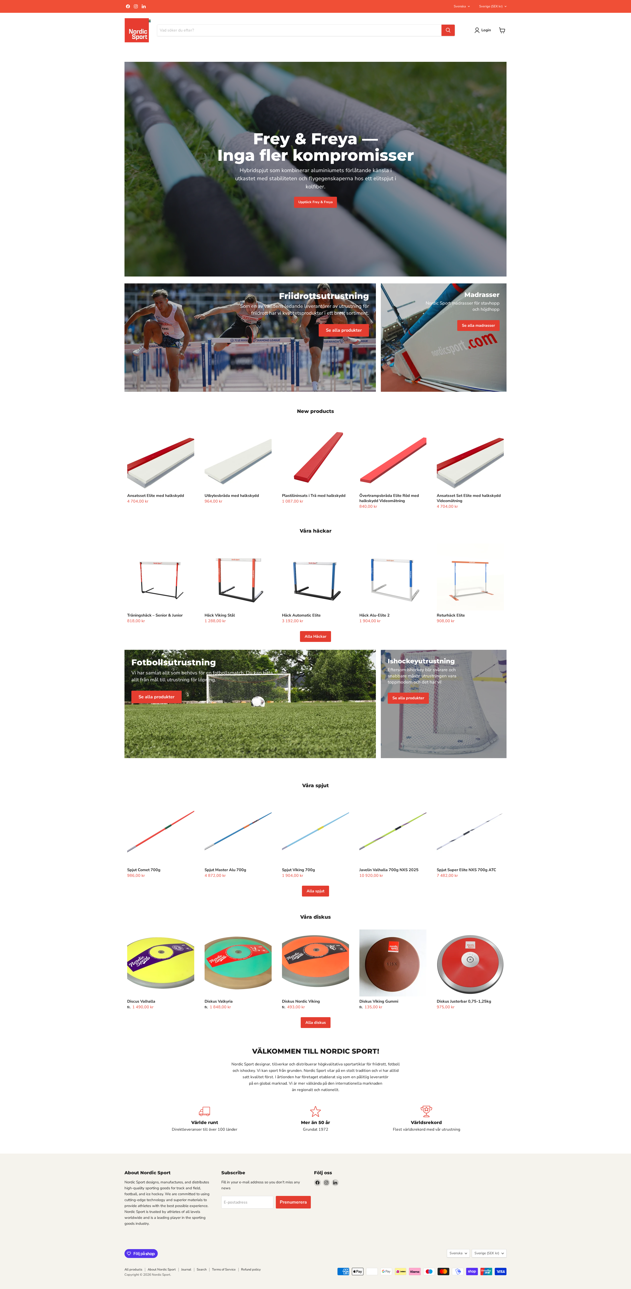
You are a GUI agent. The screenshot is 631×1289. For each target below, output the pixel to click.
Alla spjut (315, 891)
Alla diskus (315, 1022)
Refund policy (251, 1269)
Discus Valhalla (141, 1001)
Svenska (460, 6)
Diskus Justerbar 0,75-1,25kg (464, 1001)
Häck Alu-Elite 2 (374, 615)
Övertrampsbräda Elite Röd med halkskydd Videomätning (389, 498)
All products (133, 1269)
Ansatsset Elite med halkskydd (155, 495)
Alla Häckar (315, 636)
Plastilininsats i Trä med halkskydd (314, 495)
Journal (186, 1269)
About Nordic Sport (162, 1269)
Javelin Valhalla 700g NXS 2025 (389, 870)
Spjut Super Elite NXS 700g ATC (466, 870)
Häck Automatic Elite (301, 615)
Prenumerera (293, 1202)
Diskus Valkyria (219, 1001)
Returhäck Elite (451, 615)
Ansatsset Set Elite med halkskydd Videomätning (469, 498)
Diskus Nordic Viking (301, 1001)
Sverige (491, 6)
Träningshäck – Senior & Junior (155, 615)
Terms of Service (224, 1269)
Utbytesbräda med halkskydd (232, 495)
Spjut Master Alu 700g (225, 870)
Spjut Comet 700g (143, 870)
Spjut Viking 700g (298, 870)
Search (202, 1269)
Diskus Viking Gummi (378, 1001)
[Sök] (448, 30)
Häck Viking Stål (220, 615)
